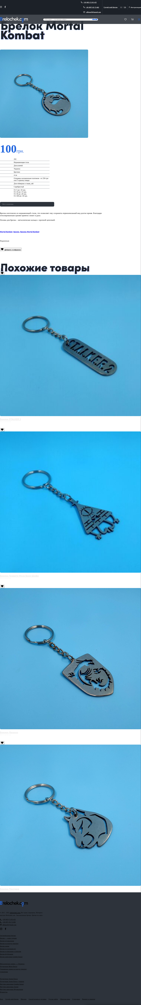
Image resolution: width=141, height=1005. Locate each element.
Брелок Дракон (9, 732)
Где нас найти (53, 999)
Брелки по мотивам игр (8, 949)
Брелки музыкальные (7, 941)
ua (125, 7)
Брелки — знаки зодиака (8, 938)
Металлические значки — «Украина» (12, 964)
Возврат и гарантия (88, 999)
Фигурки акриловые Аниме (9, 987)
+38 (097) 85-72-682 (92, 7)
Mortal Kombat (6, 231)
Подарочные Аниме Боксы (9, 979)
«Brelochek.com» (15, 913)
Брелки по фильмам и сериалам (10, 951)
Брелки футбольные (6, 954)
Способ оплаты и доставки (37, 999)
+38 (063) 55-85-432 (90, 2)
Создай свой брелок (111, 7)
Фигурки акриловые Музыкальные (11, 989)
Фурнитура (3, 992)
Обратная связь (65, 999)
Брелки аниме (4, 946)
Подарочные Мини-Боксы (8, 966)
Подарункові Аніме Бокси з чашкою (12, 981)
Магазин (23, 999)
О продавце (76, 999)
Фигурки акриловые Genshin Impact (12, 984)
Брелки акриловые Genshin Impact (11, 957)
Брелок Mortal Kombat (29, 231)
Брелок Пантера (9, 888)
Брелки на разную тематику (9, 943)
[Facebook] (5, 7)
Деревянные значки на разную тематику (13, 969)
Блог (1, 999)
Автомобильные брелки (8, 935)
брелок (16, 231)
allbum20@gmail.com (93, 12)
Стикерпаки (4, 972)
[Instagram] (1, 7)
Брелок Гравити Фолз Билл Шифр (19, 575)
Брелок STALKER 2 (10, 419)
